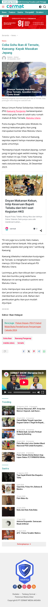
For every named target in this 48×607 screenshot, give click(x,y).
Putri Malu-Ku (22, 498)
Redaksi (16, 594)
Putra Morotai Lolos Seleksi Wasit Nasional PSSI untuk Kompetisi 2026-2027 (31, 444)
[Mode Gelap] (40, 7)
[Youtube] (29, 587)
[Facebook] (15, 587)
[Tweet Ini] (29, 351)
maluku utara (8, 343)
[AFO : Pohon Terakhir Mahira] (8, 535)
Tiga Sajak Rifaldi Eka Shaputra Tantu (29, 476)
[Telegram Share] (39, 351)
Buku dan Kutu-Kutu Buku (27, 510)
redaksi (10, 57)
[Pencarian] (44, 7)
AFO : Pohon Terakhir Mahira (28, 533)
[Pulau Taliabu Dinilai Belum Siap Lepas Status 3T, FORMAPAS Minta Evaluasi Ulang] (8, 457)
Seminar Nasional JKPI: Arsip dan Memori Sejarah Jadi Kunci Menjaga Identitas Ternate (31, 410)
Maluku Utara (33, 117)
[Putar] (5, 392)
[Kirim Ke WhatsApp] (44, 351)
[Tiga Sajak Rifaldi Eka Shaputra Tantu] (8, 477)
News (4, 41)
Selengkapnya (23, 544)
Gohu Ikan (7, 338)
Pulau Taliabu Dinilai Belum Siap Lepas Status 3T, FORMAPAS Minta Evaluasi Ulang (31, 456)
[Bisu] (38, 392)
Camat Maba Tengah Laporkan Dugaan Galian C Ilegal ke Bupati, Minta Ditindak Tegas (30, 421)
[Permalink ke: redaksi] (4, 58)
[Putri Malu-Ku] (8, 500)
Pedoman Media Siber (24, 597)
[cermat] (15, 7)
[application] (24, 382)
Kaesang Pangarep (16, 111)
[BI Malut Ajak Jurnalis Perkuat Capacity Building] (8, 433)
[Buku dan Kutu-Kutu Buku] (8, 511)
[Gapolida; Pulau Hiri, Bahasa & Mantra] (8, 488)
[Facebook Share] (24, 351)
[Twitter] (20, 587)
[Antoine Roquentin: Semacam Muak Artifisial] (8, 523)
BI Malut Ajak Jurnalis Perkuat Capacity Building (29, 433)
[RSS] (34, 587)
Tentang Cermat (28, 594)
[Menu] (3, 7)
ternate (21, 343)
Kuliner (16, 57)
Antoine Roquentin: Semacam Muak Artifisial (29, 522)
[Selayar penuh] (42, 392)
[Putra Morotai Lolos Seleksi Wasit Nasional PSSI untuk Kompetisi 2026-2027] (8, 445)
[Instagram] (24, 587)
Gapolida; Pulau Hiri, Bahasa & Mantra (29, 488)
